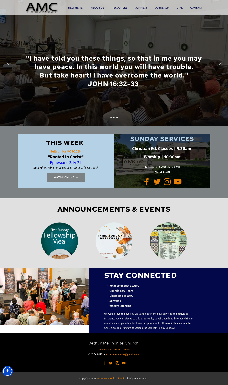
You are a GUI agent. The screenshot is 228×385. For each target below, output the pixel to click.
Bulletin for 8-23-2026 (65, 151)
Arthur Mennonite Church (114, 343)
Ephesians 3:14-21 (66, 162)
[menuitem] (76, 8)
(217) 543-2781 (95, 354)
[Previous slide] (8, 62)
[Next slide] (220, 62)
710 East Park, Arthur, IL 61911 (162, 167)
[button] (7, 371)
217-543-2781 (162, 172)
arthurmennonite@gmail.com (122, 354)
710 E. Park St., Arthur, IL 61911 (114, 349)
